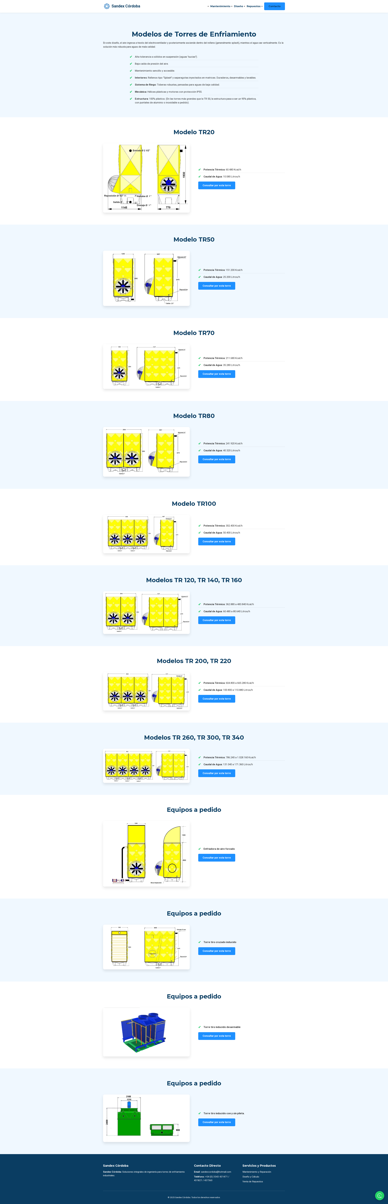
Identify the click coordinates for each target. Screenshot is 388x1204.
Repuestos (254, 6)
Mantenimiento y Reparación (256, 1171)
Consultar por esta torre (217, 185)
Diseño (238, 6)
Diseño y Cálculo (250, 1176)
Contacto (275, 6)
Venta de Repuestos (252, 1181)
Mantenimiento (220, 6)
